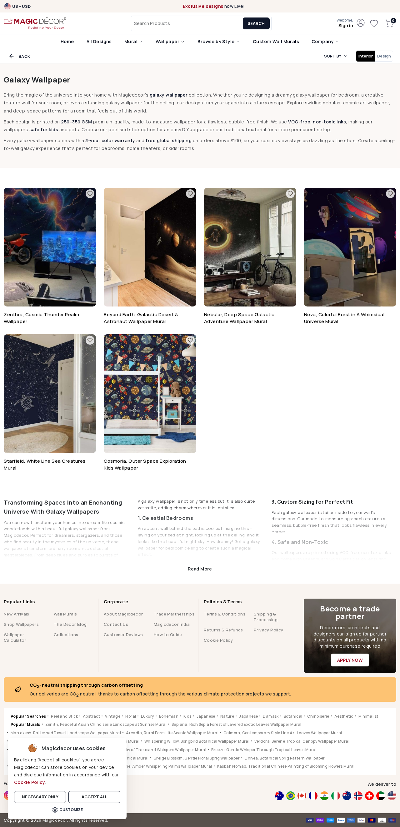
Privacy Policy (268, 630)
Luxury (147, 716)
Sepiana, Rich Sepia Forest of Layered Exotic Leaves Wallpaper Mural (237, 724)
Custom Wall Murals (276, 41)
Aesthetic (343, 716)
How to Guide (168, 634)
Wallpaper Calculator (15, 637)
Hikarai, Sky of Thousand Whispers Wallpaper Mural (157, 749)
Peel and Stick (64, 716)
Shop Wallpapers (21, 624)
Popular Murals (25, 724)
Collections (66, 634)
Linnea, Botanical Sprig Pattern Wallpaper (285, 758)
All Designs (99, 41)
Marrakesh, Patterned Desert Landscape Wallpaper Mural (66, 732)
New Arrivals (16, 614)
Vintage (112, 716)
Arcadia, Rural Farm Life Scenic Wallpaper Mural (172, 732)
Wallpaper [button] (168, 41)
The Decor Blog (70, 624)
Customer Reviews (123, 634)
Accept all (94, 797)
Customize (71, 809)
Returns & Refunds (223, 630)
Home (67, 41)
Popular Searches (28, 716)
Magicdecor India (172, 624)
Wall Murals (65, 614)
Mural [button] (131, 41)
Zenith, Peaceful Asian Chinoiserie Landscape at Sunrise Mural (106, 724)
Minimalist (368, 716)
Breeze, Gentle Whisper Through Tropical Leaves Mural (264, 749)
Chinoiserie (318, 716)
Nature (227, 716)
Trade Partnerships (174, 614)
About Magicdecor (123, 614)
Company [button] (323, 41)
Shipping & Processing (266, 616)
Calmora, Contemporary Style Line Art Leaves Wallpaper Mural (282, 732)
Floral (130, 716)
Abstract (91, 716)
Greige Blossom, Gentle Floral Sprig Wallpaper (196, 758)
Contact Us (116, 624)
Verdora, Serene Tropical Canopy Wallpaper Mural (301, 741)
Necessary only (40, 797)
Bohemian (168, 716)
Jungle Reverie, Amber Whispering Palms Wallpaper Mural (157, 766)
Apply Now (350, 660)
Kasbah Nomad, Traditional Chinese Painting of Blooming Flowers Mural (286, 766)
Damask (270, 716)
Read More (200, 568)
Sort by (332, 56)
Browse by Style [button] (216, 41)
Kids (187, 716)
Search (256, 23)
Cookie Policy (29, 782)
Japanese (206, 716)
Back (24, 56)
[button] (345, 23)
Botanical (293, 716)
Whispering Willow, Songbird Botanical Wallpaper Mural (196, 741)
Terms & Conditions (224, 614)
